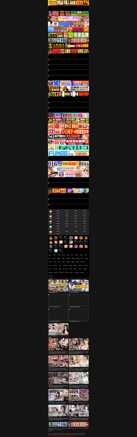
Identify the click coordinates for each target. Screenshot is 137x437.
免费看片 (70, 268)
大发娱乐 (50, 265)
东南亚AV (84, 215)
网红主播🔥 (51, 275)
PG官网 (54, 254)
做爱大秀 (75, 268)
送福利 (86, 254)
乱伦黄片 (59, 261)
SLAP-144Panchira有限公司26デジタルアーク (78, 402)
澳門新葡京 (55, 265)
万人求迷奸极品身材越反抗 (54, 321)
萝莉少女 (84, 210)
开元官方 (50, 268)
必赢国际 (58, 258)
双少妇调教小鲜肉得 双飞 (74, 321)
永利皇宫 (60, 265)
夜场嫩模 (73, 261)
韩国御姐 (66, 215)
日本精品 (66, 213)
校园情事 (66, 231)
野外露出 (84, 218)
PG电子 (72, 254)
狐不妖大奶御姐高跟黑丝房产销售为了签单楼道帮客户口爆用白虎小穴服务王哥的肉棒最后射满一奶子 (78, 419)
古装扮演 (58, 220)
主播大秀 (50, 261)
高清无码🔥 (77, 272)
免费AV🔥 (82, 272)
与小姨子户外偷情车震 (73, 292)
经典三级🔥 (51, 272)
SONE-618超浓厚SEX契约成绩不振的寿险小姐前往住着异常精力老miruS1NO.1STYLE (58, 352)
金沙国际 (60, 268)
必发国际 (77, 261)
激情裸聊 (75, 265)
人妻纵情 (75, 231)
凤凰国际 (63, 258)
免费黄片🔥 (80, 265)
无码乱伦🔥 (86, 265)
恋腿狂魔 (84, 220)
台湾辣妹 (58, 215)
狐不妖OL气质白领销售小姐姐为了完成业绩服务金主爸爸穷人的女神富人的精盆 (58, 419)
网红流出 (75, 218)
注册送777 (81, 254)
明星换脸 (66, 223)
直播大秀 (79, 268)
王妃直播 (54, 261)
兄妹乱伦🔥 (61, 272)
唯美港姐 (75, 215)
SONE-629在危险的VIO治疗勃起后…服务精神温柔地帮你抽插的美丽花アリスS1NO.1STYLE (78, 386)
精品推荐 (58, 210)
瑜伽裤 (76, 223)
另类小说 (58, 233)
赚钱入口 (71, 272)
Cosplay (75, 213)
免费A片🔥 (56, 272)
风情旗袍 (58, 223)
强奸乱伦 (66, 210)
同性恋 (85, 228)
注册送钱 (76, 254)
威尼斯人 (50, 254)
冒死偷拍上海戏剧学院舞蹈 (74, 306)
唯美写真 (75, 226)
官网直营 (63, 254)
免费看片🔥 (65, 265)
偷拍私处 (63, 261)
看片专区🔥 (67, 272)
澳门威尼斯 (85, 268)
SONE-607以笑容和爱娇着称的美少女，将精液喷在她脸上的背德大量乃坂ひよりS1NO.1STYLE (78, 353)
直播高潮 (73, 258)
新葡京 (50, 258)
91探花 (67, 218)
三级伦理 (58, 213)
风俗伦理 (84, 231)
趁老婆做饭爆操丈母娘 (53, 292)
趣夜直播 (68, 261)
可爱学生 (75, 220)
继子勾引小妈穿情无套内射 (54, 306)
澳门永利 (67, 254)
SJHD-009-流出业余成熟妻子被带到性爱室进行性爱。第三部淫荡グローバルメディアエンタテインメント (58, 370)
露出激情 (66, 226)
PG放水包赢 (68, 258)
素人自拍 (84, 213)
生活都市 (58, 231)
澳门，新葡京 (65, 268)
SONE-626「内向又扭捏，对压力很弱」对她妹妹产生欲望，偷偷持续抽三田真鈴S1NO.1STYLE (78, 370)
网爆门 (85, 226)
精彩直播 (77, 258)
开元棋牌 (58, 254)
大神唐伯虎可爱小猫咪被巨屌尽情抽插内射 (57, 402)
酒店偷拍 (86, 258)
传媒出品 (58, 228)
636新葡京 (70, 265)
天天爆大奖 (55, 268)
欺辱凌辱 (58, 218)
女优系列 (66, 220)
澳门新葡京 (82, 261)
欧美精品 (75, 210)
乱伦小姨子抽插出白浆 (53, 335)
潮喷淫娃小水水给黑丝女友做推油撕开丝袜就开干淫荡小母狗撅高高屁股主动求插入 (58, 386)
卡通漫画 (58, 226)
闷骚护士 (84, 223)
